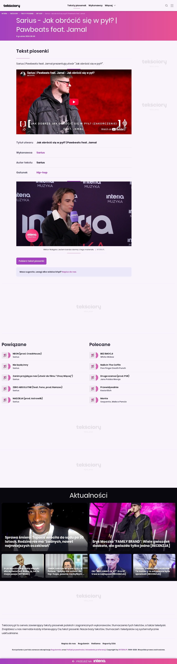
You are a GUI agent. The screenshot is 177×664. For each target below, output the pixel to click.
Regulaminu (56, 650)
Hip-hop (39, 14)
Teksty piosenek (27, 14)
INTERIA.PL (123, 650)
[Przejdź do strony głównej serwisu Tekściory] (11, 5)
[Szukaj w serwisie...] (166, 5)
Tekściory (14, 14)
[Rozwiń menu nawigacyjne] (172, 5)
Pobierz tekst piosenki (31, 261)
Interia (4, 14)
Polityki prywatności (75, 650)
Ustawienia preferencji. (95, 650)
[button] (76, 5)
